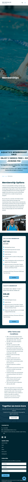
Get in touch (4, 451)
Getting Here (4, 454)
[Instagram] (5, 437)
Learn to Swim (4, 443)
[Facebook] (3, 437)
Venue (3, 449)
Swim (3, 445)
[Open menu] (25, 3)
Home (3, 176)
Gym (2, 447)
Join (6, 176)
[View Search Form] (22, 3)
